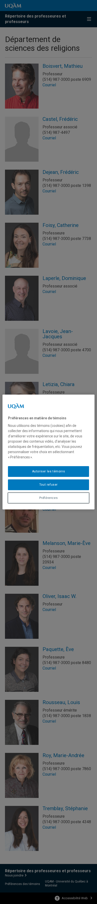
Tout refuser (48, 484)
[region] (48, 452)
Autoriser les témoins (48, 471)
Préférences (48, 498)
